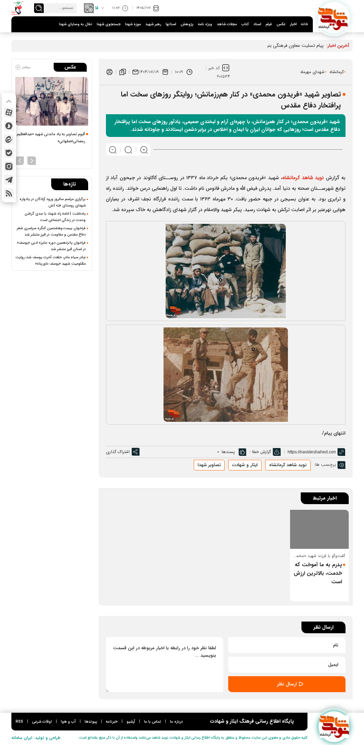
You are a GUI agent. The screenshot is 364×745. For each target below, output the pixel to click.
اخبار (293, 24)
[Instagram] (9, 166)
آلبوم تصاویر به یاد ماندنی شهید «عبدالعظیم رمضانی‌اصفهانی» (51, 137)
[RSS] (9, 193)
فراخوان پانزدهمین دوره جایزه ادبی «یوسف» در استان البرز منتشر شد (51, 246)
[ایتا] (9, 139)
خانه (304, 24)
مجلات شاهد (227, 24)
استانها (171, 24)
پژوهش (187, 24)
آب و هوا (68, 722)
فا (96, 8)
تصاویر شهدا (209, 465)
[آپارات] (9, 112)
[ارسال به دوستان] (135, 72)
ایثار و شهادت (245, 465)
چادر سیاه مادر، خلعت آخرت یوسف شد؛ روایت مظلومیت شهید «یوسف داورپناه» (50, 260)
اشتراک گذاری (118, 451)
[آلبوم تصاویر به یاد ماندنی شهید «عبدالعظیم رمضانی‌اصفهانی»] (51, 101)
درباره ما (176, 722)
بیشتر (25, 67)
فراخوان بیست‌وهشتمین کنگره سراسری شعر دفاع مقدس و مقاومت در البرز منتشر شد (51, 231)
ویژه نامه (205, 24)
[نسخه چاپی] (109, 72)
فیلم (269, 24)
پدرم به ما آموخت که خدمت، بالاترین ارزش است (318, 573)
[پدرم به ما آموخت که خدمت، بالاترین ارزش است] (319, 529)
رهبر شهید (153, 24)
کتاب (245, 24)
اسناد (257, 24)
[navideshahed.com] (334, 17)
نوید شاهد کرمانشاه (288, 465)
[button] (31, 160)
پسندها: (228, 451)
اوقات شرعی (42, 722)
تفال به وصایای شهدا (75, 24)
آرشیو (131, 722)
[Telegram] (9, 180)
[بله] (9, 153)
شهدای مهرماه (312, 71)
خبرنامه (112, 722)
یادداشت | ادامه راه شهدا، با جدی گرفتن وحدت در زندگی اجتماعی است (55, 217)
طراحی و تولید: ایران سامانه (35, 737)
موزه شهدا (133, 24)
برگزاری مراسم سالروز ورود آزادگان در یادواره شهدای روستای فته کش (53, 202)
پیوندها (91, 722)
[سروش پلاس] (9, 126)
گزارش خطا (261, 451)
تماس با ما (152, 722)
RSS (19, 722)
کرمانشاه (337, 71)
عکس (281, 24)
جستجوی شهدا (109, 24)
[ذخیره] (122, 72)
